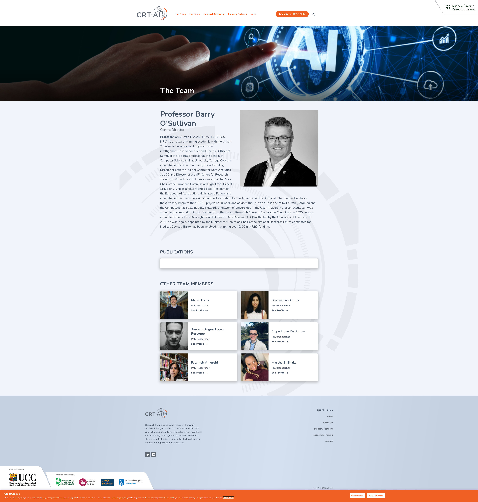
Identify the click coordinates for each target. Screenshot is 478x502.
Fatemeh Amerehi (204, 362)
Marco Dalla (200, 300)
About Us (328, 422)
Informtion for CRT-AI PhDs (292, 14)
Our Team (195, 14)
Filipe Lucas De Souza (288, 331)
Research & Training (214, 14)
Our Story (181, 14)
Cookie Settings (357, 496)
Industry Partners (237, 14)
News (253, 14)
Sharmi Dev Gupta (285, 300)
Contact (329, 440)
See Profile (197, 310)
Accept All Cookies (376, 496)
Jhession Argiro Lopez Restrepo (207, 331)
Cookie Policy (228, 498)
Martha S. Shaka (284, 362)
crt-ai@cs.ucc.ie (324, 487)
